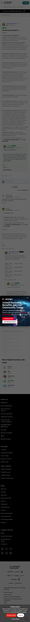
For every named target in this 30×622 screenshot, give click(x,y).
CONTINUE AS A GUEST (10, 321)
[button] (15, 619)
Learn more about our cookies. (19, 612)
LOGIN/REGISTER (8, 318)
